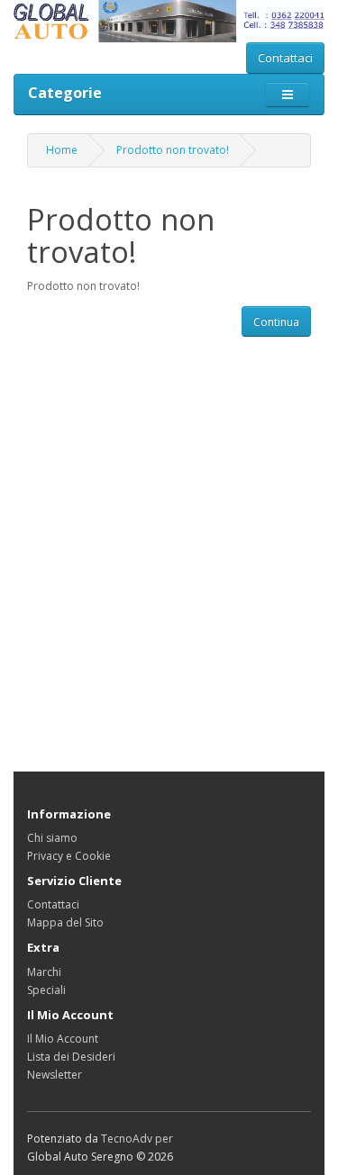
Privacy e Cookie (69, 855)
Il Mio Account (62, 1038)
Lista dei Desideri (71, 1056)
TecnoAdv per (137, 1138)
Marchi (44, 972)
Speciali (46, 990)
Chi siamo (52, 837)
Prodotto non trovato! (172, 150)
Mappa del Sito (65, 922)
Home (62, 150)
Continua (276, 322)
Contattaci (285, 58)
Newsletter (54, 1074)
